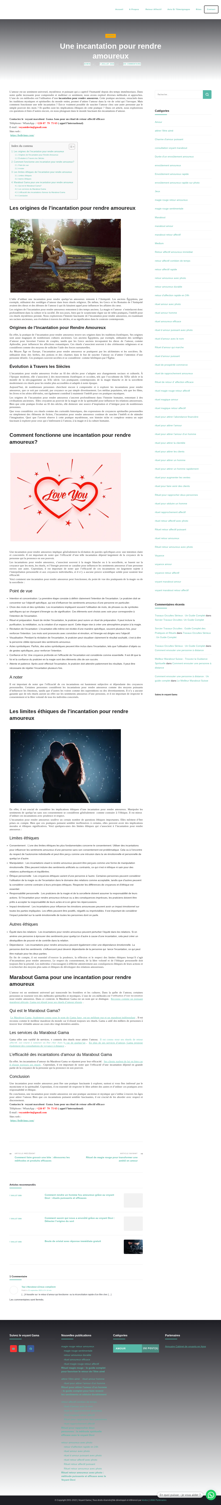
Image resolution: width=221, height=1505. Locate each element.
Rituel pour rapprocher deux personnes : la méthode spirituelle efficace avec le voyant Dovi (81, 1431)
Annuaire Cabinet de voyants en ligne (185, 1346)
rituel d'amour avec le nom (169, 338)
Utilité (152, 1500)
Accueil (119, 9)
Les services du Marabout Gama (32, 189)
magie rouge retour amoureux (171, 200)
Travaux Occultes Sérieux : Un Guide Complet (180, 615)
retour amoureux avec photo (170, 278)
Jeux (157, 191)
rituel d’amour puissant (167, 356)
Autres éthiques (24, 179)
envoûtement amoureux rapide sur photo (177, 182)
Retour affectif (153, 9)
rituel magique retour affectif (170, 408)
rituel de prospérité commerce (171, 364)
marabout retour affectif (168, 234)
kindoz (145, 1500)
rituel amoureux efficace (168, 321)
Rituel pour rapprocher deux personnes (176, 494)
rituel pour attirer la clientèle (170, 442)
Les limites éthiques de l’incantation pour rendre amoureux (43, 172)
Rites (198, 9)
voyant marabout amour (168, 581)
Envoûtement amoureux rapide (172, 174)
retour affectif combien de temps (172, 260)
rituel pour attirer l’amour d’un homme (175, 434)
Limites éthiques (25, 176)
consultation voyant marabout (171, 148)
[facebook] (30, 1348)
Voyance (159, 555)
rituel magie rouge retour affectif (172, 390)
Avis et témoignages (178, 9)
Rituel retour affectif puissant (170, 529)
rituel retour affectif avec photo (171, 520)
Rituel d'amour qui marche (169, 347)
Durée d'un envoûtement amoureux (174, 156)
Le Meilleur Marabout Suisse (192, 680)
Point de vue (23, 165)
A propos (134, 9)
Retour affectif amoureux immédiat (174, 252)
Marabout (160, 217)
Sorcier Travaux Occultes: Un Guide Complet (179, 619)
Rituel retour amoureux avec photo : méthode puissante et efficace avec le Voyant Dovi (83, 1476)
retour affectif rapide (166, 269)
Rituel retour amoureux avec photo (174, 546)
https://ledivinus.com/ (22, 135)
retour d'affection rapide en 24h (172, 295)
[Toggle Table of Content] (70, 147)
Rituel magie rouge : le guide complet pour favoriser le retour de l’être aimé (83, 1369)
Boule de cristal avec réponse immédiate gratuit (73, 1241)
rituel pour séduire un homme (171, 503)
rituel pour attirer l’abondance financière (176, 416)
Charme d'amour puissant (169, 139)
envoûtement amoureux (168, 165)
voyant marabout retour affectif (172, 590)
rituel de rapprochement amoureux (174, 373)
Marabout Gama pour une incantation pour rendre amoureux (43, 182)
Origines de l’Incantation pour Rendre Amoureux (38, 155)
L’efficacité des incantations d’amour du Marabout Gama (41, 192)
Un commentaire (132, 64)
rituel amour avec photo (168, 304)
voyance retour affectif (167, 572)
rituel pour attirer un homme (170, 460)
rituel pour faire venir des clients (172, 486)
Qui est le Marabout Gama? (29, 186)
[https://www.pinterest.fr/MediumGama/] (22, 1348)
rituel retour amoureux (167, 538)
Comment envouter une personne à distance (179, 650)
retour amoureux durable (168, 286)
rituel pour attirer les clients (169, 451)
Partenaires (161, 1500)
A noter (21, 168)
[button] (211, 1495)
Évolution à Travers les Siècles (31, 158)
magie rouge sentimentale (169, 208)
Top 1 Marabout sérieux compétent (39, 1287)
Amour (110, 36)
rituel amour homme (166, 312)
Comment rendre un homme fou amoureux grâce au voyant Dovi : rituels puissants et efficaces (79, 1196)
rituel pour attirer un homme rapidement (177, 468)
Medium (159, 243)
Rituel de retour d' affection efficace (174, 382)
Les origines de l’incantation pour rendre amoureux (39, 151)
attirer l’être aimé (164, 130)
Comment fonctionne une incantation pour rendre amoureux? (44, 162)
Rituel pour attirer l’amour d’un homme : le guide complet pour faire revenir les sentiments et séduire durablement (84, 1391)
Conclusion (23, 196)
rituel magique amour (166, 399)
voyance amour (163, 564)
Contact (211, 9)
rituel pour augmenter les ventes (172, 477)
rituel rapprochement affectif (170, 512)
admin (87, 64)
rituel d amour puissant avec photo (174, 330)
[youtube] (13, 1348)
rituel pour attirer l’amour (168, 425)
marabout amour (164, 226)
